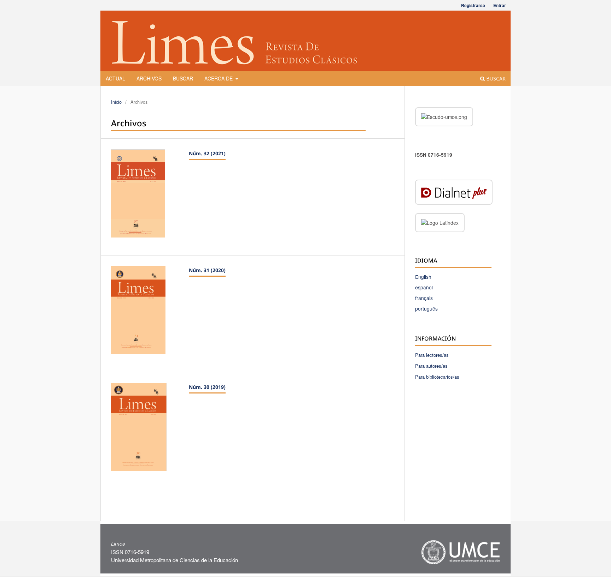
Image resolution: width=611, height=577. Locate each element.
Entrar (499, 5)
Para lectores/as (432, 354)
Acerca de (219, 78)
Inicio (116, 101)
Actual (115, 78)
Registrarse (473, 5)
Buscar (183, 78)
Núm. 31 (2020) (207, 270)
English (423, 276)
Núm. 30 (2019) (207, 387)
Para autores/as (431, 365)
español (424, 287)
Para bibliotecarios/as (437, 376)
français (424, 297)
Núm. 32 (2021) (207, 153)
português (426, 308)
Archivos (149, 78)
